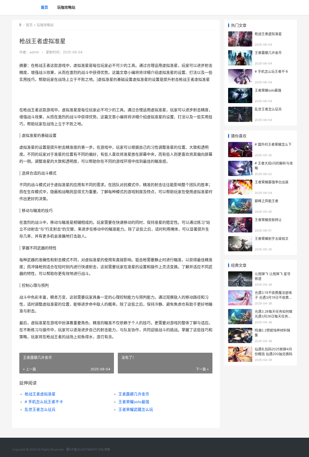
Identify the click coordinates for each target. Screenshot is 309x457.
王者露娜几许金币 (133, 394)
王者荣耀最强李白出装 (271, 182)
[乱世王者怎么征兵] (240, 110)
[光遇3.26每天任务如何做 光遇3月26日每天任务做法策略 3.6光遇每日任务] (240, 312)
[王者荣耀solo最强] (240, 91)
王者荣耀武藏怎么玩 (135, 409)
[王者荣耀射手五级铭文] (240, 239)
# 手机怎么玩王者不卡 (44, 401)
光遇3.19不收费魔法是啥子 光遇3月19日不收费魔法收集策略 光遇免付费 (273, 297)
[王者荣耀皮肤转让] (240, 220)
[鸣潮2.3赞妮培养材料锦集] (240, 331)
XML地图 (104, 449)
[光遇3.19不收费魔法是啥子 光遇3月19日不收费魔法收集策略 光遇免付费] (240, 293)
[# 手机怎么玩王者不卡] (240, 72)
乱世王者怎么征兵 (40, 409)
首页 (44, 7)
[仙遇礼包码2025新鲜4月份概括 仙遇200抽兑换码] (240, 350)
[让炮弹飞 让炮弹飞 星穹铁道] (240, 274)
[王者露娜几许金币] (240, 53)
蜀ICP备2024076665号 (81, 449)
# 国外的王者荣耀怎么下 (273, 144)
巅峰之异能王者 (266, 201)
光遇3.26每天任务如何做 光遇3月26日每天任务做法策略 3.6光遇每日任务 (273, 316)
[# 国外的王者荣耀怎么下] (240, 145)
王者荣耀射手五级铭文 (271, 238)
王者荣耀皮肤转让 (268, 220)
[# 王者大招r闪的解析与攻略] (240, 164)
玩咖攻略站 (66, 7)
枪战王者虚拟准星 (40, 394)
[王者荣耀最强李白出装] (240, 183)
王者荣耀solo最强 (133, 401)
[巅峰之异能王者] (240, 201)
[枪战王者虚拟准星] (240, 34)
